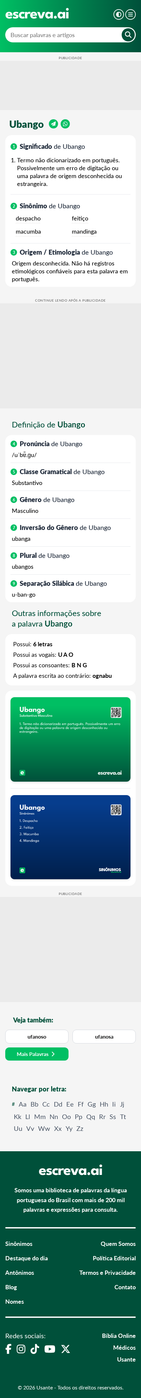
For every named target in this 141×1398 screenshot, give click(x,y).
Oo (66, 1116)
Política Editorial (114, 1258)
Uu (18, 1128)
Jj (122, 1103)
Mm (40, 1116)
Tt (123, 1116)
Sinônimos (18, 1243)
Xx (58, 1128)
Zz (79, 1128)
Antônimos (19, 1272)
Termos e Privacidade (107, 1272)
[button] (118, 14)
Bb (34, 1103)
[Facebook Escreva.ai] (8, 1349)
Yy (69, 1128)
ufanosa (104, 1036)
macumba (28, 231)
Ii (114, 1103)
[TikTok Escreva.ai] (34, 1349)
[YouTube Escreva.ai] (49, 1349)
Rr (102, 1116)
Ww (44, 1128)
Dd (58, 1103)
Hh (104, 1103)
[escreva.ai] (37, 13)
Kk (17, 1116)
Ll (27, 1116)
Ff (81, 1103)
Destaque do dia (26, 1258)
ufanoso (37, 1036)
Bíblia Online (119, 1335)
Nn (54, 1116)
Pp (78, 1116)
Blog (11, 1287)
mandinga (84, 231)
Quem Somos (118, 1243)
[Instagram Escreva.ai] (21, 1349)
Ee (70, 1103)
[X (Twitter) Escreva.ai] (65, 1349)
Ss (113, 1116)
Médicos (124, 1347)
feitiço (80, 218)
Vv (30, 1128)
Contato (125, 1287)
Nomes (14, 1301)
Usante (126, 1359)
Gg (92, 1103)
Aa (23, 1103)
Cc (46, 1103)
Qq (90, 1116)
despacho (28, 218)
